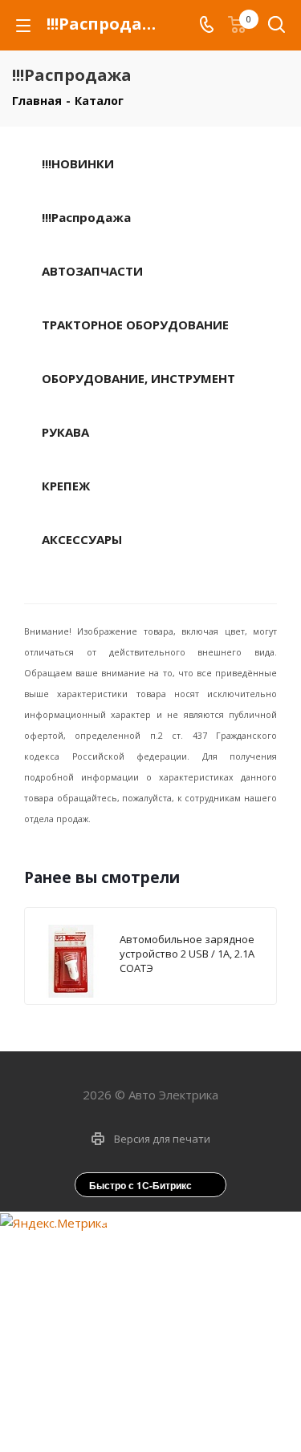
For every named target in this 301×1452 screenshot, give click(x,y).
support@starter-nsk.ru (164, 1288)
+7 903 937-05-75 (163, 1254)
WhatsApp (167, 1416)
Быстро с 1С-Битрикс (140, 1185)
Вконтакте (127, 1416)
